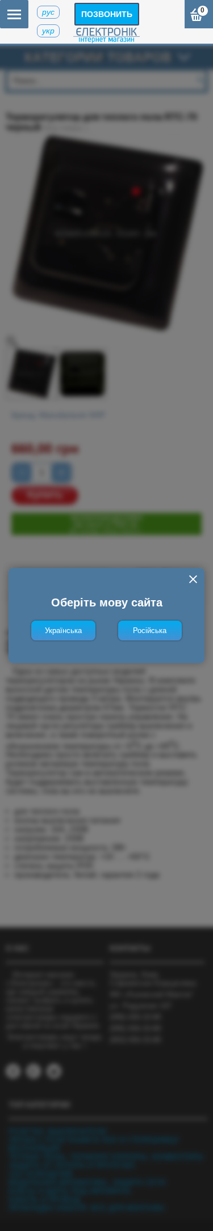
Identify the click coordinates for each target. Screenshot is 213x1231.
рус (48, 11)
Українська (63, 630)
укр (48, 30)
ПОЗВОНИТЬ (106, 14)
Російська (149, 630)
